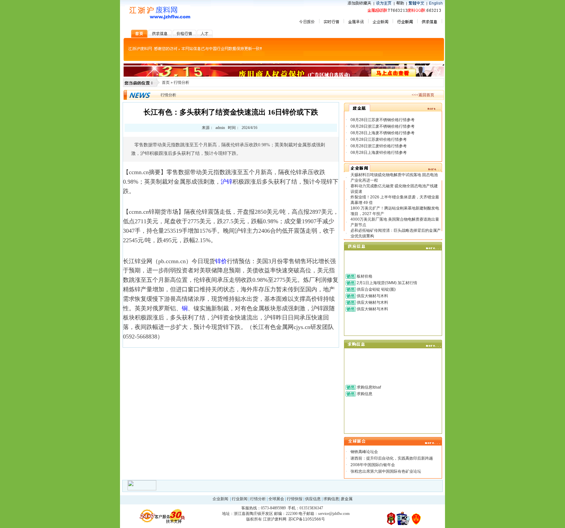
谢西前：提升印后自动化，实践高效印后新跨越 (392, 458)
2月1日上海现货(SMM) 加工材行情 (387, 283)
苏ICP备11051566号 (306, 519)
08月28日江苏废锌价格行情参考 (379, 139)
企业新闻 (220, 499)
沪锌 (226, 181)
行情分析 (181, 82)
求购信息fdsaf (369, 387)
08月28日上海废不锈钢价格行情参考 (383, 133)
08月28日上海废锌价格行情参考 (379, 152)
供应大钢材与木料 (372, 296)
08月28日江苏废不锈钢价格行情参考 (383, 120)
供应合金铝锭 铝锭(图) (376, 289)
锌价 (221, 261)
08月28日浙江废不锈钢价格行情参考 (383, 126)
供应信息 (313, 499)
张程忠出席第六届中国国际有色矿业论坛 (386, 471)
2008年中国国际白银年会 (373, 465)
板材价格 (364, 276)
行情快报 (294, 499)
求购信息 (364, 393)
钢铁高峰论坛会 (364, 451)
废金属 (346, 499)
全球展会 (276, 499)
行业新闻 (240, 499)
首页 (166, 82)
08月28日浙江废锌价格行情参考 (379, 146)
